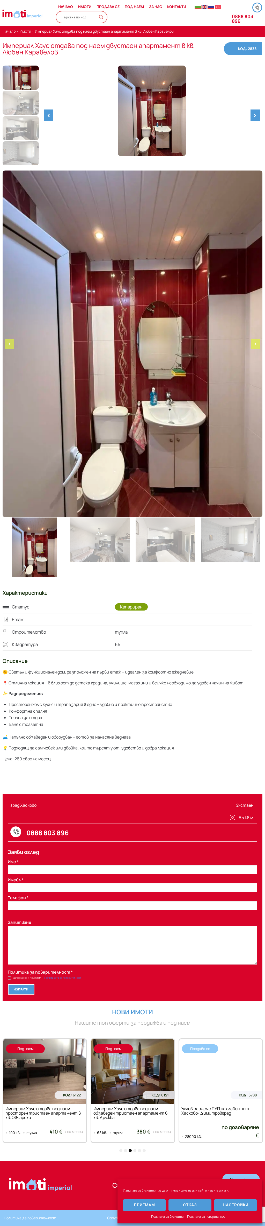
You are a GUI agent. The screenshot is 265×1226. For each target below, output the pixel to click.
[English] (204, 7)
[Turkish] (218, 7)
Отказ (190, 1205)
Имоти (25, 31)
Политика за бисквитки (168, 1216)
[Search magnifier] (101, 17)
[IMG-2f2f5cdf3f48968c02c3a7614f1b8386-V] (151, 111)
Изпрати (21, 989)
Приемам (144, 1205)
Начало (9, 31)
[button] (48, 115)
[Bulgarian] (198, 7)
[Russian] (211, 7)
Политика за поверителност (206, 1216)
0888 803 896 (242, 18)
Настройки (235, 1205)
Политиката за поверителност (62, 977)
